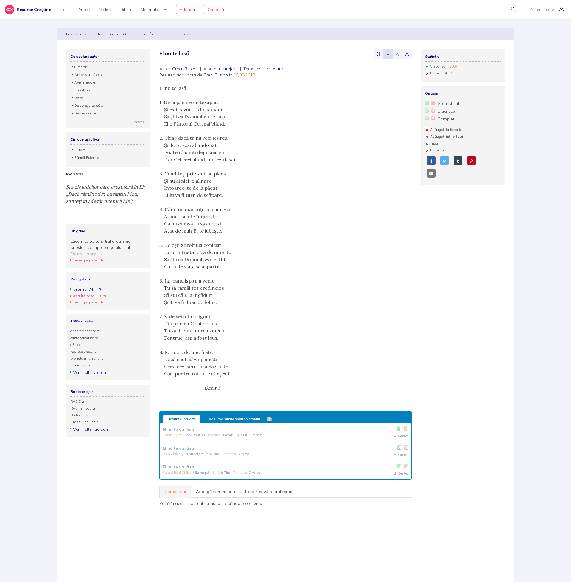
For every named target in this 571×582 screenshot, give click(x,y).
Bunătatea (82, 90)
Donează (215, 9)
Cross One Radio (84, 422)
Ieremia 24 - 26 (87, 289)
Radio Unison (81, 415)
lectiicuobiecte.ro (83, 351)
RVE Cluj (77, 401)
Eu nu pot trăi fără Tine (202, 454)
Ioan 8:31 (74, 174)
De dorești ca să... (88, 105)
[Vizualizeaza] (406, 428)
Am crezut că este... (90, 74)
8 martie (81, 67)
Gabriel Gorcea (174, 435)
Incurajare (273, 68)
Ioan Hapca (85, 253)
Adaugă (187, 9)
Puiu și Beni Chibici (178, 472)
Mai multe (150, 9)
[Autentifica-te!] (399, 428)
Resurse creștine (79, 34)
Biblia (125, 9)
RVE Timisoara (82, 408)
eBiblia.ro (78, 344)
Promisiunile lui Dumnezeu (244, 435)
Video (105, 9)
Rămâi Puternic (86, 157)
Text (65, 9)
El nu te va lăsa (178, 429)
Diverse (243, 454)
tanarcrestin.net (83, 365)
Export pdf (438, 150)
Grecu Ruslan (134, 34)
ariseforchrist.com (85, 331)
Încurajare (158, 34)
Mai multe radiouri (90, 429)
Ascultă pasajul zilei (89, 296)
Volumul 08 (196, 435)
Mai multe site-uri (89, 372)
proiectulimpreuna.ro (87, 358)
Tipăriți (435, 143)
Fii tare (79, 150)
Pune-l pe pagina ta (88, 260)
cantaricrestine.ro (84, 337)
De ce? (79, 97)
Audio (84, 9)
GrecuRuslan (215, 75)
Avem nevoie (84, 82)
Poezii (113, 34)
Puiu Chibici (172, 454)
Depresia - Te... (86, 113)
